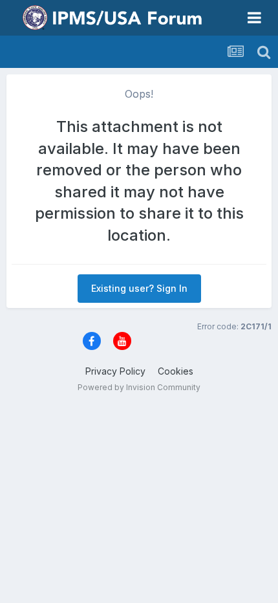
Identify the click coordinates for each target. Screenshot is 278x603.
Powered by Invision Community (139, 387)
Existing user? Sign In (139, 288)
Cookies (175, 371)
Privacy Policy (115, 371)
